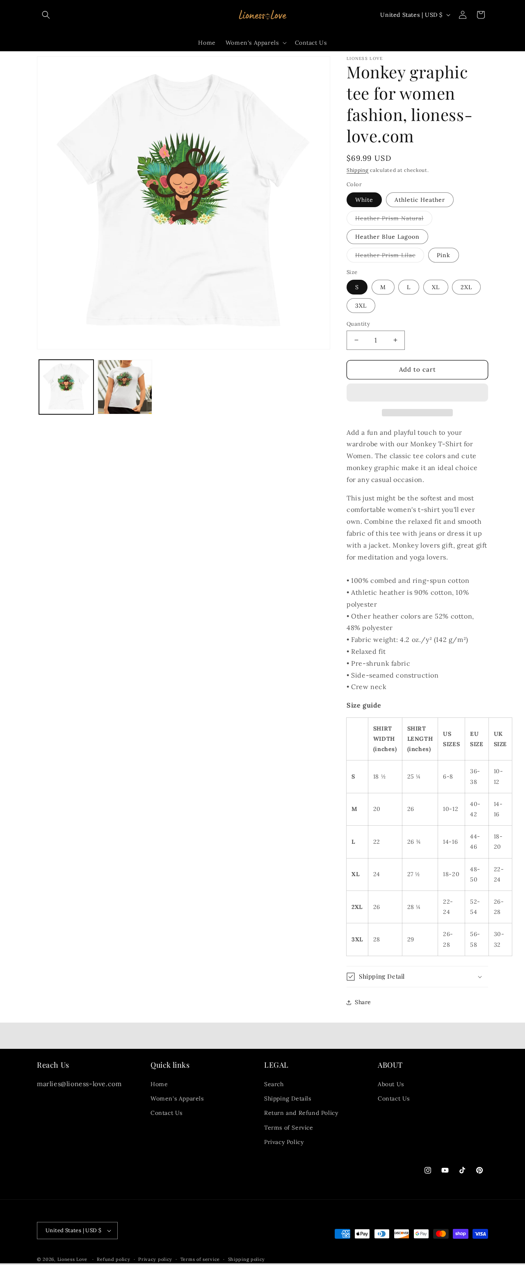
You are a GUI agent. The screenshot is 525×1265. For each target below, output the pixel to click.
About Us (391, 1084)
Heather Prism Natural (393, 220)
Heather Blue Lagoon (387, 236)
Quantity (358, 323)
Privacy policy (155, 1259)
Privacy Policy (284, 1142)
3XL (361, 305)
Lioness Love (72, 1259)
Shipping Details (287, 1098)
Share (363, 1002)
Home (159, 1084)
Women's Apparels (177, 1098)
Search (274, 1084)
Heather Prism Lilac (389, 257)
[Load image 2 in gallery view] (125, 387)
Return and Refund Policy (301, 1113)
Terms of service (200, 1259)
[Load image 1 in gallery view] (66, 387)
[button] (417, 393)
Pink (443, 255)
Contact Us (167, 1113)
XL (436, 287)
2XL (466, 287)
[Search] (46, 15)
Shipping (358, 170)
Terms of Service (288, 1127)
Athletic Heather (420, 199)
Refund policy (113, 1259)
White (364, 199)
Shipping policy (246, 1259)
